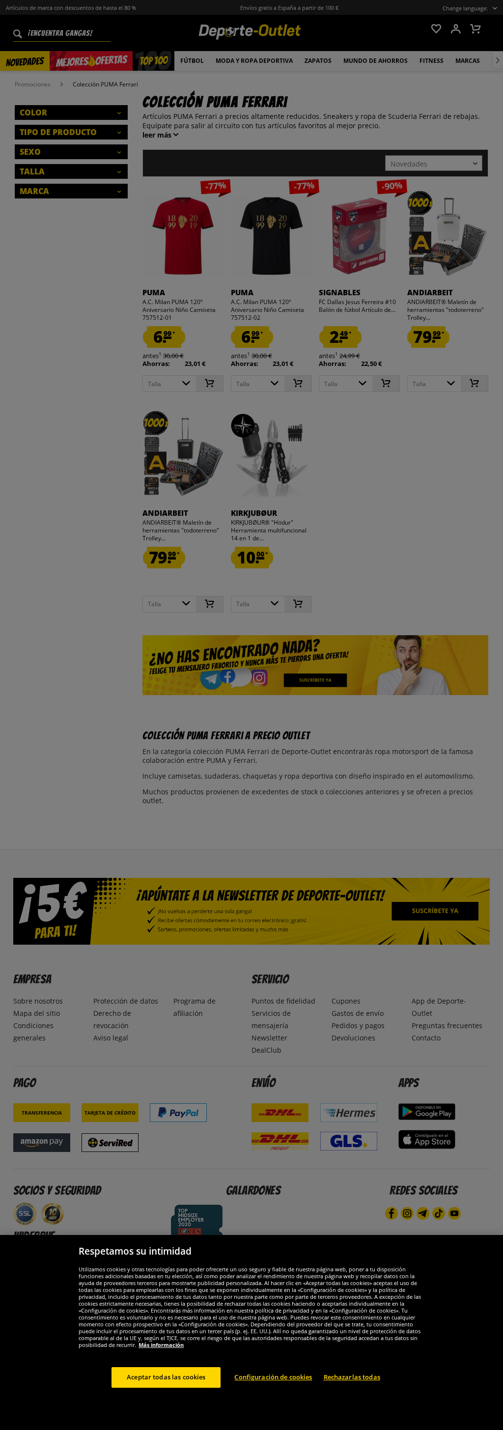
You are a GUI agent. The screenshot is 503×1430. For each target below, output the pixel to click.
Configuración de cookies (273, 1377)
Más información (161, 1344)
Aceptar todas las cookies (166, 1377)
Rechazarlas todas (352, 1377)
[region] (251, 1332)
